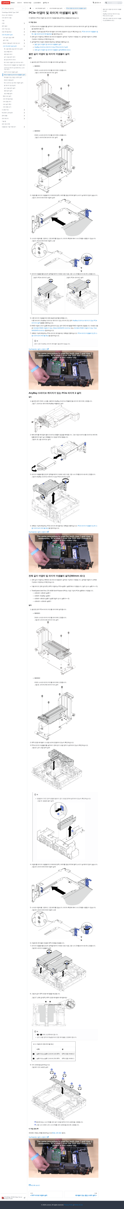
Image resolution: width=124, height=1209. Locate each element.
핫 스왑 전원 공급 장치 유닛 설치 (13, 49)
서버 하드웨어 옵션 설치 (10, 46)
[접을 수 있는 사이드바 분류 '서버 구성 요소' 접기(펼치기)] (24, 29)
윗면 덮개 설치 (8, 91)
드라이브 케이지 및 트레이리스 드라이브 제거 (14, 68)
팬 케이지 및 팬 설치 (10, 85)
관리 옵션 (4, 26)
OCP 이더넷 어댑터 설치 (11, 72)
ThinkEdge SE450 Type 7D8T (10, 12)
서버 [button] (18, 2)
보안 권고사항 (6, 124)
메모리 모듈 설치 (9, 80)
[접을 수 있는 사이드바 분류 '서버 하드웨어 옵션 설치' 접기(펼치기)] (24, 46)
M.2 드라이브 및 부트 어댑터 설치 (13, 83)
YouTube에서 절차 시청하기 (38, 349)
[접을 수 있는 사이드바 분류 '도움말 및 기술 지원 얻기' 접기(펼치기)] (24, 126)
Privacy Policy (68, 1205)
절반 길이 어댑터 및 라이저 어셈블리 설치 (47, 44)
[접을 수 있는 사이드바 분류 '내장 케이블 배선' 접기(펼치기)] (24, 31)
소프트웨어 (37, 2)
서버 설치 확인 (7, 104)
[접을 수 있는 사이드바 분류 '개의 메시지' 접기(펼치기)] (24, 118)
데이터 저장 (27, 2)
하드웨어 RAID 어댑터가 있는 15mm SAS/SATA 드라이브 (51, 328)
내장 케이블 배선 (6, 32)
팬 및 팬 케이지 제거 (10, 59)
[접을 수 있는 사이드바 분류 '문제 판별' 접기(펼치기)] (24, 115)
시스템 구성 (5, 109)
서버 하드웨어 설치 (7, 34)
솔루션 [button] (45, 2)
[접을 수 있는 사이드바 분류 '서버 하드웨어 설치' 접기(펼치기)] (24, 34)
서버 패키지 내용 (6, 17)
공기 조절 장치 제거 (9, 57)
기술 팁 (4, 121)
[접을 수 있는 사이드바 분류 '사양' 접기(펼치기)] (24, 23)
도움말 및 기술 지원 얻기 (9, 127)
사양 (3, 23)
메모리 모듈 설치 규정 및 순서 (11, 43)
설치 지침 (5, 40)
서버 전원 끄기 (7, 107)
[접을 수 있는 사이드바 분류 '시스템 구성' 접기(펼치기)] (24, 109)
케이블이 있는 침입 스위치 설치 (13, 77)
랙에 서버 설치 (7, 96)
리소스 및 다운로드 (7, 15)
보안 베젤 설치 (8, 93)
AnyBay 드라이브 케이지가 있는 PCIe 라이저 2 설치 (51, 47)
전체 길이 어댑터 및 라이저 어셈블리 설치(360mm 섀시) (52, 50)
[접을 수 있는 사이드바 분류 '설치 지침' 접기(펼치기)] (24, 40)
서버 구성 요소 (6, 29)
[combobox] (4, 9)
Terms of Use (78, 1205)
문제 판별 (4, 115)
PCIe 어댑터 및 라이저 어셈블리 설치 (14, 74)
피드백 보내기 (35, 1185)
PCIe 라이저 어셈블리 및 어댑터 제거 (14, 65)
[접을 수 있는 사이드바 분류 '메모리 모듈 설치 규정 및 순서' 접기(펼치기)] (24, 43)
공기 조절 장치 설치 (9, 88)
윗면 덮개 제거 (8, 54)
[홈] (30, 8)
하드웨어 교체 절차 (7, 112)
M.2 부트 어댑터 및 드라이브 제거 (13, 62)
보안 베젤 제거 (8, 51)
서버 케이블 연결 (8, 99)
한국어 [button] (97, 2)
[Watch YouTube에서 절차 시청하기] (63, 370)
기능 (3, 20)
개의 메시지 (5, 118)
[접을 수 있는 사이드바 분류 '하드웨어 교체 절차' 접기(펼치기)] (24, 112)
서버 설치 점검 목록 (8, 37)
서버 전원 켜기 (7, 101)
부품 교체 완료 (56, 1133)
